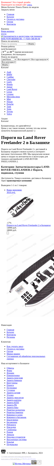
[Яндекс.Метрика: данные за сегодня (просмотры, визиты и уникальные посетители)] (22, 463)
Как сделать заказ (15, 346)
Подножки (12, 388)
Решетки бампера (15, 412)
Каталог (10, 17)
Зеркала (10, 434)
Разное (10, 432)
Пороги (10, 385)
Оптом (10, 22)
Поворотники (13, 375)
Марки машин (13, 354)
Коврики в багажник (16, 417)
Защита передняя (15, 378)
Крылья (10, 442)
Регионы (11, 337)
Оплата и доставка (15, 19)
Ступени (11, 390)
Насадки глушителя (16, 437)
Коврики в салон (15, 415)
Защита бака (12, 407)
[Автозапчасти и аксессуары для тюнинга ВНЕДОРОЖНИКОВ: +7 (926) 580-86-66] (27, 39)
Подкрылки (12, 444)
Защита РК (12, 405)
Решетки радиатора (16, 410)
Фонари (10, 373)
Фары (9, 370)
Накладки (11, 427)
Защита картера (14, 400)
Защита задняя (13, 393)
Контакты (11, 24)
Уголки (10, 395)
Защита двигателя (15, 397)
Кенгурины (12, 383)
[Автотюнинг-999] (3, 453)
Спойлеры (11, 429)
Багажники (12, 422)
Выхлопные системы (17, 439)
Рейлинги (11, 425)
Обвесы (10, 368)
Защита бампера (14, 380)
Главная (10, 14)
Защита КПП (13, 402)
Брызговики (12, 420)
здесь (29, 5)
